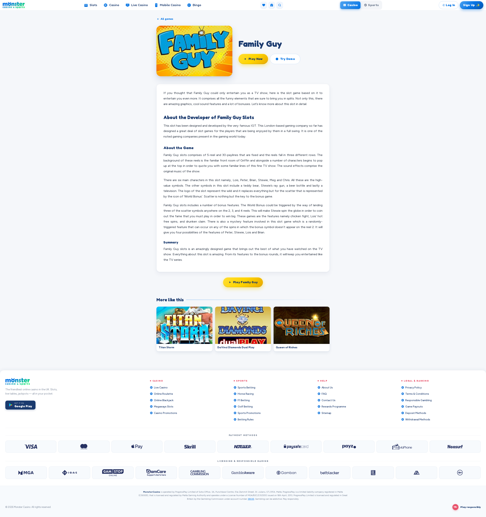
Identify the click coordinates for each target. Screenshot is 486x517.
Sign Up (472, 5)
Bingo (197, 5)
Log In (450, 5)
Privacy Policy (413, 387)
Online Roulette (163, 393)
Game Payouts (414, 406)
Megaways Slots (163, 406)
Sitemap (326, 412)
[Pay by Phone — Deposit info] (402, 447)
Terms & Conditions (417, 393)
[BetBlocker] (330, 472)
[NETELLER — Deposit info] (242, 447)
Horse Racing (246, 393)
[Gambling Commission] (199, 472)
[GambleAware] (243, 472)
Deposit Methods (415, 412)
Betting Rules (246, 419)
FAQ (324, 393)
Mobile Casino (170, 5)
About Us (327, 387)
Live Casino (139, 5)
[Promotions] (271, 5)
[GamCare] (156, 472)
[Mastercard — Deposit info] (83, 447)
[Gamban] (286, 472)
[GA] (416, 472)
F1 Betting (244, 400)
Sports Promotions (249, 412)
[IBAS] (69, 472)
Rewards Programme (334, 406)
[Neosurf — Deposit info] (455, 447)
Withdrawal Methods (417, 419)
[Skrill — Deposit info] (189, 447)
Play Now (256, 59)
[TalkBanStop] (373, 472)
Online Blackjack (164, 400)
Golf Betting (245, 406)
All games (167, 18)
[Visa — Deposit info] (30, 447)
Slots (93, 5)
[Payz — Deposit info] (349, 447)
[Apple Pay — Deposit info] (137, 447)
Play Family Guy (245, 282)
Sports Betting (246, 387)
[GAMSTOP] (113, 472)
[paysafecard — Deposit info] (296, 447)
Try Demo (287, 59)
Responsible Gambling (418, 400)
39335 (251, 499)
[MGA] (26, 472)
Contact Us (328, 400)
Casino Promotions (165, 412)
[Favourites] (263, 5)
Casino (114, 5)
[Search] (279, 5)
